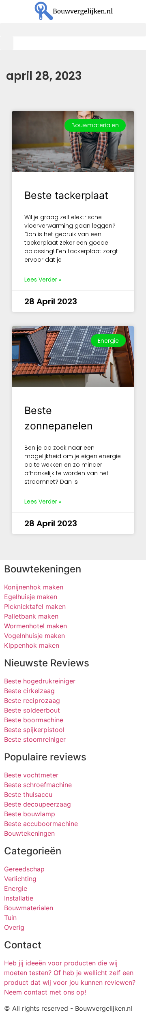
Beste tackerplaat (66, 195)
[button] (73, 29)
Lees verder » (42, 279)
